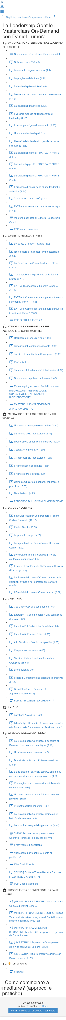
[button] (2, 3)
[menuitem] (2, 7)
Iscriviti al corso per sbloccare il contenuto (33, 1010)
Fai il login (43, 1006)
